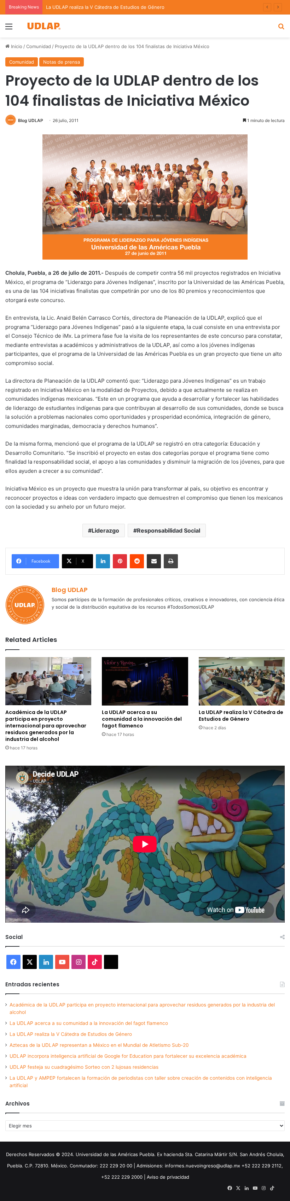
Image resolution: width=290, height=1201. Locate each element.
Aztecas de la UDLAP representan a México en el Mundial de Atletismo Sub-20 (99, 1045)
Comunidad (38, 46)
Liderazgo (105, 530)
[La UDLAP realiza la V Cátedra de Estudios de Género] (242, 681)
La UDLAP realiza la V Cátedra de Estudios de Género (241, 716)
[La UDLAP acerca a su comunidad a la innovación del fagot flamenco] (145, 681)
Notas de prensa (61, 62)
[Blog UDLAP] (43, 26)
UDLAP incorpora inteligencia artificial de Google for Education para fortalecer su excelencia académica (128, 1056)
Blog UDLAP (30, 120)
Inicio (16, 46)
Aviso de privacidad (168, 1177)
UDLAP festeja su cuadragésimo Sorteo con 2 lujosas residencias (84, 1067)
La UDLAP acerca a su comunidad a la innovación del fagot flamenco (142, 719)
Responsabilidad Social (168, 530)
